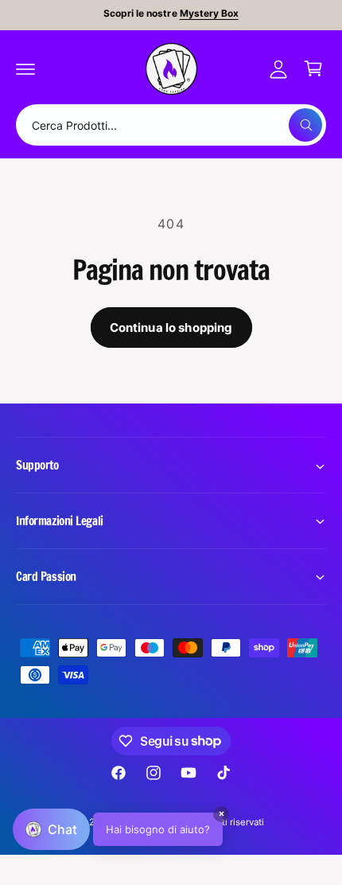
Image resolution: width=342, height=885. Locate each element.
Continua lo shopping (171, 327)
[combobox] (171, 125)
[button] (25, 68)
